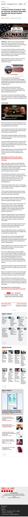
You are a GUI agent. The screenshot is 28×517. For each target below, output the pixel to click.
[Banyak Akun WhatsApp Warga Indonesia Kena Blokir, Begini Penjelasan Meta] (23, 352)
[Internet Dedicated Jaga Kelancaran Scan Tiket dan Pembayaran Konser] (17, 352)
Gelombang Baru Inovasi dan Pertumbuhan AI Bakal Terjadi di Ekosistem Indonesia (23, 378)
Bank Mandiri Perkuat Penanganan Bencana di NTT (4, 358)
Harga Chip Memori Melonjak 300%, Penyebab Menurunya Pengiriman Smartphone (5, 332)
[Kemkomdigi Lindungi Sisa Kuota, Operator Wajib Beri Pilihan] (19, 442)
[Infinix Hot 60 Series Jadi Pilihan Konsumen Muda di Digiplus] (4, 370)
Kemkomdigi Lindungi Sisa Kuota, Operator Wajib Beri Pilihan (8, 441)
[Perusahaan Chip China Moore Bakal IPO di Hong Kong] (9, 318)
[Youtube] (12, 491)
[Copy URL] (11, 21)
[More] (14, 21)
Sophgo (21, 294)
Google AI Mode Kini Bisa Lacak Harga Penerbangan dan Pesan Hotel (9, 433)
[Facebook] (2, 21)
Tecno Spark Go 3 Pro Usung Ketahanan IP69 (8, 448)
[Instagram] (5, 491)
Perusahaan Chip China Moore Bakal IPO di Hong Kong (5, 320)
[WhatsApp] (8, 21)
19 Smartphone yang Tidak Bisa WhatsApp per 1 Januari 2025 (21, 306)
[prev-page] (3, 343)
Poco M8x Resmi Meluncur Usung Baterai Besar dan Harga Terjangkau (10, 377)
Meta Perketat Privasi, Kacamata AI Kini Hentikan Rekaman (10, 358)
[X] (5, 21)
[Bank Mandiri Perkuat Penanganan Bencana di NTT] (4, 352)
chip (12, 293)
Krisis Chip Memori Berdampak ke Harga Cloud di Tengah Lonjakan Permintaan (21, 321)
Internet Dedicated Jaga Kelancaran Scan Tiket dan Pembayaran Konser (17, 359)
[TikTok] (7, 491)
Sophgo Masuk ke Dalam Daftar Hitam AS (14, 296)
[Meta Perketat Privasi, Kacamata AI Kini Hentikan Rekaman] (10, 352)
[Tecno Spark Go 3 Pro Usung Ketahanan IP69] (19, 449)
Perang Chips (17, 293)
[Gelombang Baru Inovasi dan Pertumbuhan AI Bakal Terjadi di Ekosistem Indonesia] (23, 370)
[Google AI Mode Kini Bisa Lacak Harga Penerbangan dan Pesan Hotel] (19, 434)
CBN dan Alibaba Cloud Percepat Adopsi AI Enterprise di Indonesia (17, 377)
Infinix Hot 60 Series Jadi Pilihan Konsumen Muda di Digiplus (4, 377)
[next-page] (5, 343)
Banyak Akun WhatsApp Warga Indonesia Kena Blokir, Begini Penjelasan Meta (23, 360)
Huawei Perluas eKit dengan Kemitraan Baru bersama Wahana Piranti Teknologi (12, 158)
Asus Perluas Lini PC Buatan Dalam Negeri (6, 306)
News (7, 7)
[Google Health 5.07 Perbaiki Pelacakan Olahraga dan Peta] (12, 401)
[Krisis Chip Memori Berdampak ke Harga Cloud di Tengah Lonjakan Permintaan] (26, 318)
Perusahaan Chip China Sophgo (11, 294)
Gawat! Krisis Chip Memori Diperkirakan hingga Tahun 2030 (13, 331)
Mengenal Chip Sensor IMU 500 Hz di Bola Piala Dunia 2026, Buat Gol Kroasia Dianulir (20, 334)
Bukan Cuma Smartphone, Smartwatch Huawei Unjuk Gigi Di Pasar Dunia (13, 288)
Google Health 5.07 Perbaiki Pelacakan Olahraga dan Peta (12, 411)
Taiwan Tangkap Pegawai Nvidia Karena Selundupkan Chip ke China (13, 321)
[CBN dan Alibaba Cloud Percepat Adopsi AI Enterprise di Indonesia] (17, 370)
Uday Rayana (6, 18)
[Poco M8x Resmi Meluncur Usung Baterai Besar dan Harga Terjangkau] (10, 370)
